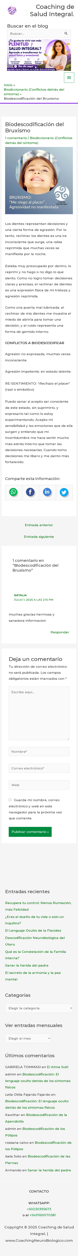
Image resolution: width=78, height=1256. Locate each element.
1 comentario (16, 138)
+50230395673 (39, 1209)
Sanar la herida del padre (26, 965)
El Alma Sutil (57, 1067)
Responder (60, 632)
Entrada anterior (39, 525)
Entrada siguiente (39, 537)
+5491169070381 (43, 1215)
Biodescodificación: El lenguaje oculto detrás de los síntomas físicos (37, 1080)
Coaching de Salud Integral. (52, 10)
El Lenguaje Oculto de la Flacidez (33, 930)
